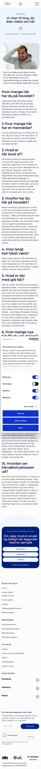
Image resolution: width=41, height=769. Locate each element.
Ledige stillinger (8, 596)
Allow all (20, 413)
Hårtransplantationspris (11, 629)
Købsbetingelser (8, 612)
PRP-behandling (8, 633)
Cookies (5, 604)
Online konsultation (20, 565)
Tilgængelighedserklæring (12, 608)
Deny (21, 428)
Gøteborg (20, 554)
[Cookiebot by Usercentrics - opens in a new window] (29, 339)
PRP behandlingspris (9, 637)
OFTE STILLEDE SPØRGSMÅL (13, 653)
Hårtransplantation (9, 624)
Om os (4, 588)
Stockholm (20, 549)
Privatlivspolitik (8, 600)
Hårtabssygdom (8, 662)
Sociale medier (7, 592)
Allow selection (20, 421)
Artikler (5, 649)
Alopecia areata (8, 666)
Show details (29, 406)
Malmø (20, 560)
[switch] (35, 384)
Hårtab (4, 658)
